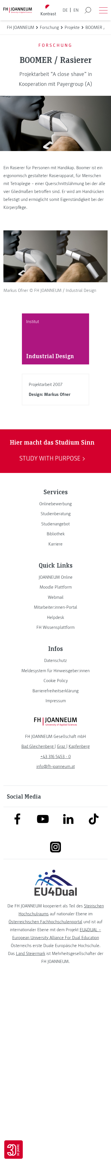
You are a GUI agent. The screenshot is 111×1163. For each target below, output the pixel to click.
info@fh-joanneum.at (55, 766)
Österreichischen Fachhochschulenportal (45, 922)
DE (65, 10)
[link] (55, 504)
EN (76, 10)
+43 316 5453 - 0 (55, 756)
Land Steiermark (30, 953)
